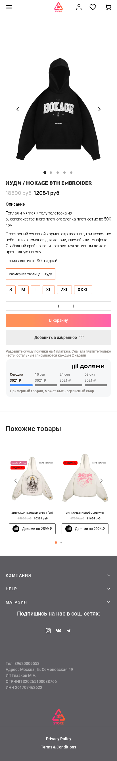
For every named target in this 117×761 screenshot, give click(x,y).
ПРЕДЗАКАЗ (17, 468)
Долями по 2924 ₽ (90, 529)
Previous (17, 109)
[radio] (11, 290)
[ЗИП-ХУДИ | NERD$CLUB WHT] (85, 478)
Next (99, 109)
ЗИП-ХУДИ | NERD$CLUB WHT (85, 512)
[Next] (101, 480)
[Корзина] (108, 7)
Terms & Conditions (58, 747)
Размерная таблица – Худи (30, 274)
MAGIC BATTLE (19, 463)
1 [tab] (56, 542)
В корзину (58, 320)
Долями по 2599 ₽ (37, 529)
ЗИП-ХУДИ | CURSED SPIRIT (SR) (32, 512)
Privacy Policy (58, 738)
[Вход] (79, 7)
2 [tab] (61, 542)
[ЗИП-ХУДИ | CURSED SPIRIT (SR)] (32, 478)
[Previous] (15, 480)
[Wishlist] (93, 7)
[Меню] (9, 7)
